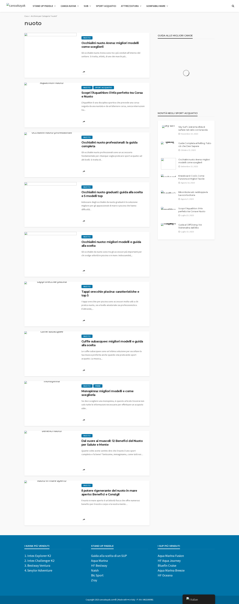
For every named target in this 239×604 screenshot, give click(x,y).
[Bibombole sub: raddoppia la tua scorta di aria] (168, 192)
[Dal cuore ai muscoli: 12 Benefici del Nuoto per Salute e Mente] (50, 453)
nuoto (87, 38)
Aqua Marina (99, 561)
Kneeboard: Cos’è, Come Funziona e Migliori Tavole (191, 177)
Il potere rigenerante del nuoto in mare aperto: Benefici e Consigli (109, 492)
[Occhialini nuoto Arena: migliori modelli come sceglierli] (50, 55)
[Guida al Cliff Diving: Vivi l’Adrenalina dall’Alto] (168, 224)
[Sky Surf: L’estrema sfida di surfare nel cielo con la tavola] (168, 126)
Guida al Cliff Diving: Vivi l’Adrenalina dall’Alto (190, 226)
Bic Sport (97, 575)
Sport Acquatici (106, 6)
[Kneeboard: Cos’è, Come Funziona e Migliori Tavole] (168, 175)
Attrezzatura (130, 6)
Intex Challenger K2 (40, 561)
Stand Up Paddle (43, 6)
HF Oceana (165, 575)
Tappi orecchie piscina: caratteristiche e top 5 (110, 293)
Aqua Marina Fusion (171, 556)
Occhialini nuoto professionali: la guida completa (109, 144)
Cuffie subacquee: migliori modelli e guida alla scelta (112, 343)
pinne (97, 386)
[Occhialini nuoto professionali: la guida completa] (50, 154)
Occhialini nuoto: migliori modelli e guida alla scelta (111, 244)
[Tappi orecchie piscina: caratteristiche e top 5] (50, 304)
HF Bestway (99, 565)
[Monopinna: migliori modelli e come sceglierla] (50, 403)
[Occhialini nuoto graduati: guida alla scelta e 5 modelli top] (50, 204)
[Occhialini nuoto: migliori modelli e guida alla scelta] (50, 254)
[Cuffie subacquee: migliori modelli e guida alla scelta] (50, 353)
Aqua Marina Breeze (171, 570)
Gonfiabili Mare (155, 6)
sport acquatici (103, 87)
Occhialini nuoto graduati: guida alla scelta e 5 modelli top (112, 194)
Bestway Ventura (38, 565)
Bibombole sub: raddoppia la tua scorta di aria (193, 193)
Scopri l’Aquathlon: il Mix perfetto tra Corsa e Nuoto (112, 94)
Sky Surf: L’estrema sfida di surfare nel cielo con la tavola (193, 128)
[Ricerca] (233, 6)
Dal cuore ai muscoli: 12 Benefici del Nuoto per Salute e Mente (112, 442)
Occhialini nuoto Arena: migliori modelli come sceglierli (110, 45)
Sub (86, 6)
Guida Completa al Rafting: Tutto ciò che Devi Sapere (194, 144)
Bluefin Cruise (167, 565)
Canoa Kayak (68, 6)
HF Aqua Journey (169, 561)
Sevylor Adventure (39, 570)
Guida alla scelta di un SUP (109, 556)
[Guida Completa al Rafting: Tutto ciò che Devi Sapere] (168, 143)
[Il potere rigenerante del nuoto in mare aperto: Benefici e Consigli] (50, 503)
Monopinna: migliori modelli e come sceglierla (107, 393)
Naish (95, 570)
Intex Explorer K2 (39, 556)
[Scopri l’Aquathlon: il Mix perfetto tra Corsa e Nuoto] (50, 105)
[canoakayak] (16, 6)
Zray (94, 580)
